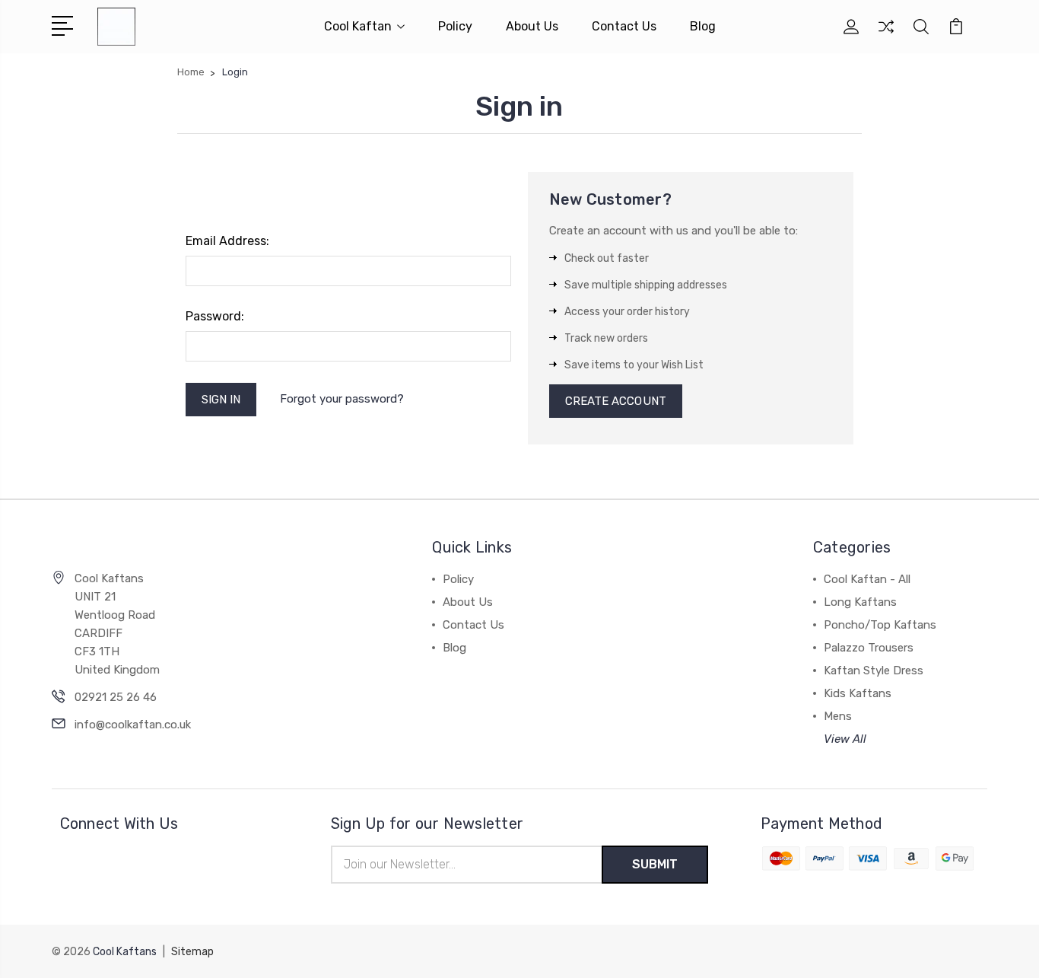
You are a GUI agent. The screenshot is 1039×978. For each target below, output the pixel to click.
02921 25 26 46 (116, 697)
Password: (215, 316)
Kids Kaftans (857, 693)
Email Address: (227, 241)
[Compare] (886, 35)
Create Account (615, 401)
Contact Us (624, 26)
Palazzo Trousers (868, 648)
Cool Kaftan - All (867, 579)
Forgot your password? (342, 399)
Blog (703, 26)
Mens (838, 716)
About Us (532, 26)
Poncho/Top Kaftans (880, 625)
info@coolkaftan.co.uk (133, 724)
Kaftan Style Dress (873, 670)
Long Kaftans (860, 602)
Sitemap (192, 951)
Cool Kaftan (358, 26)
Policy (455, 26)
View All (845, 739)
